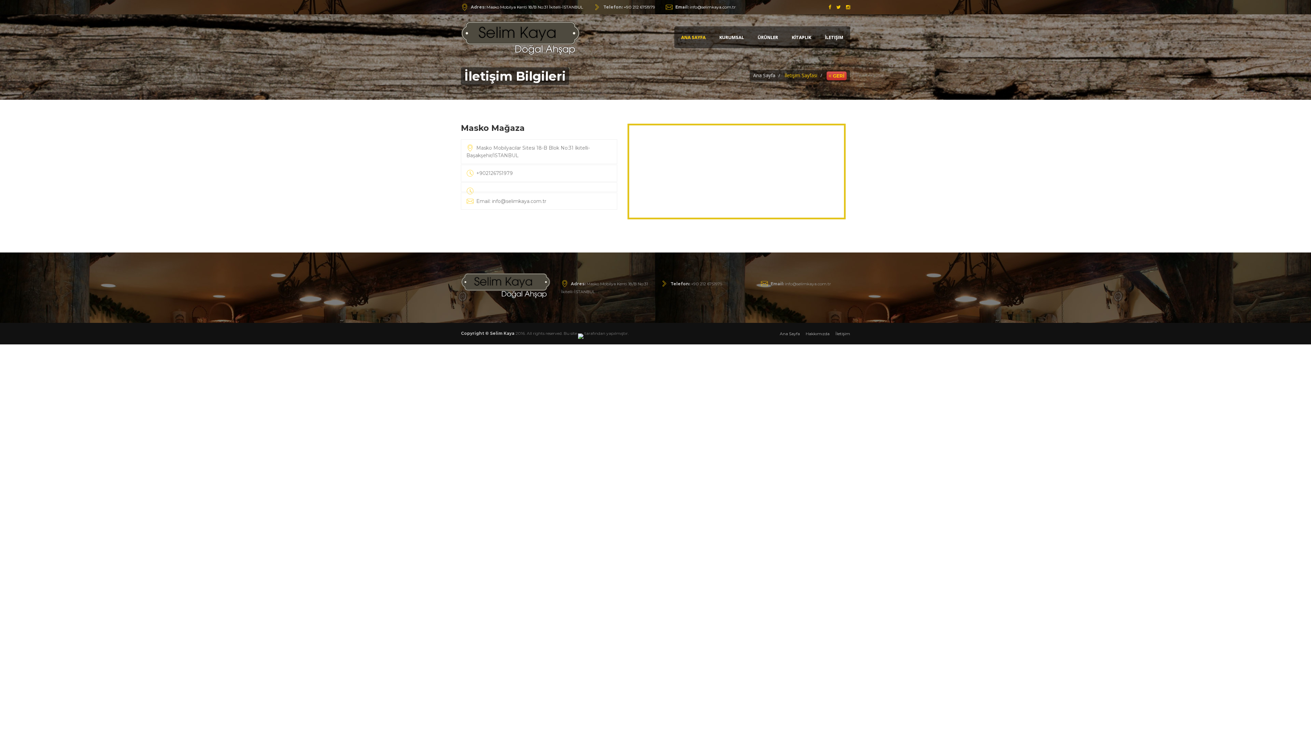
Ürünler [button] (768, 37)
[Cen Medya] (580, 333)
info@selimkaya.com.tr (705, 7)
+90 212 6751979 (639, 7)
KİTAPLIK (801, 37)
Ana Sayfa (693, 37)
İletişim (834, 37)
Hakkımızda (818, 333)
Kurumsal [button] (731, 37)
